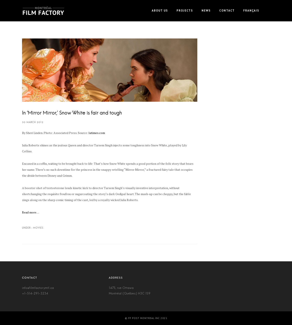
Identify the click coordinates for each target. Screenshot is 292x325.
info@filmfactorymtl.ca (38, 288)
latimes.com (96, 133)
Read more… (30, 212)
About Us (160, 10)
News (206, 10)
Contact (227, 10)
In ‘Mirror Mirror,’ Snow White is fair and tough (72, 113)
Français (251, 10)
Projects (185, 10)
